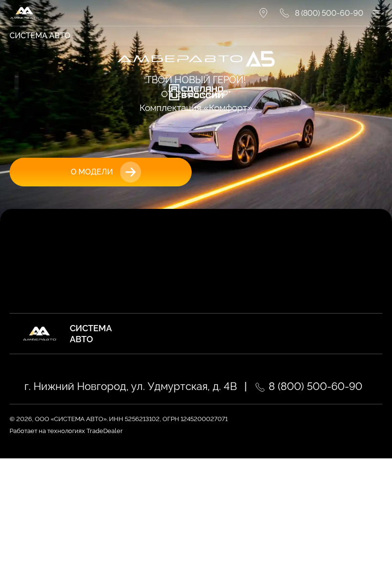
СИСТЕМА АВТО (40, 35)
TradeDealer (104, 430)
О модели (92, 171)
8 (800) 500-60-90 (314, 386)
